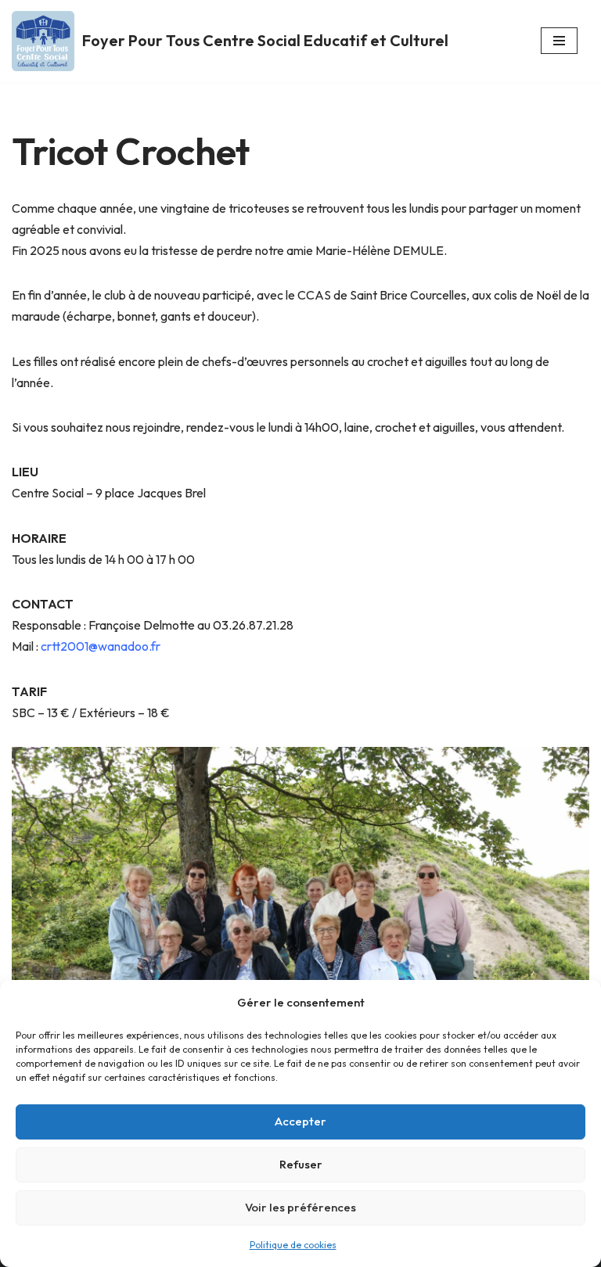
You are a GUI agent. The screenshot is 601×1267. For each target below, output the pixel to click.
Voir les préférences (300, 1207)
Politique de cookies (293, 1245)
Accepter (300, 1121)
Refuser (300, 1164)
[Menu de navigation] (559, 40)
